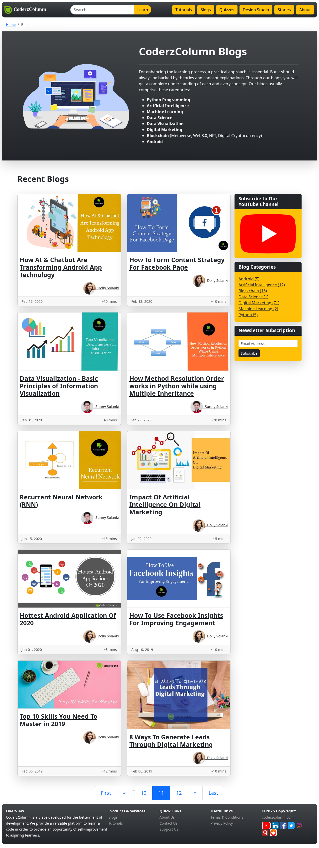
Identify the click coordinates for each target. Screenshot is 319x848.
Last (213, 792)
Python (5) (248, 314)
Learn (142, 9)
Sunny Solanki (106, 406)
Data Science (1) (253, 297)
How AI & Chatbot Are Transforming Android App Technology (61, 267)
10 (143, 792)
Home (11, 24)
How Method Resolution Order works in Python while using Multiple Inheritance (176, 385)
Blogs (205, 9)
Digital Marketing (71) (259, 303)
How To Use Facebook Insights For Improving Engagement (176, 619)
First (106, 792)
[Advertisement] (266, 440)
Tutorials (183, 9)
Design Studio (256, 9)
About (305, 9)
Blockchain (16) (253, 291)
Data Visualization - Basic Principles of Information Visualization (59, 385)
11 (161, 792)
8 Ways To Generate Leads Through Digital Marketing (171, 741)
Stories (284, 9)
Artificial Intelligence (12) (262, 285)
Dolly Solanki (107, 288)
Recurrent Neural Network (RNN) (61, 501)
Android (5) (249, 279)
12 (179, 792)
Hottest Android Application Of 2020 (68, 619)
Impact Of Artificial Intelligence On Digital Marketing (165, 504)
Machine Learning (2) (258, 308)
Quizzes (226, 9)
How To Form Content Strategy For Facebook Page (177, 263)
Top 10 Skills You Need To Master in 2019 (58, 720)
